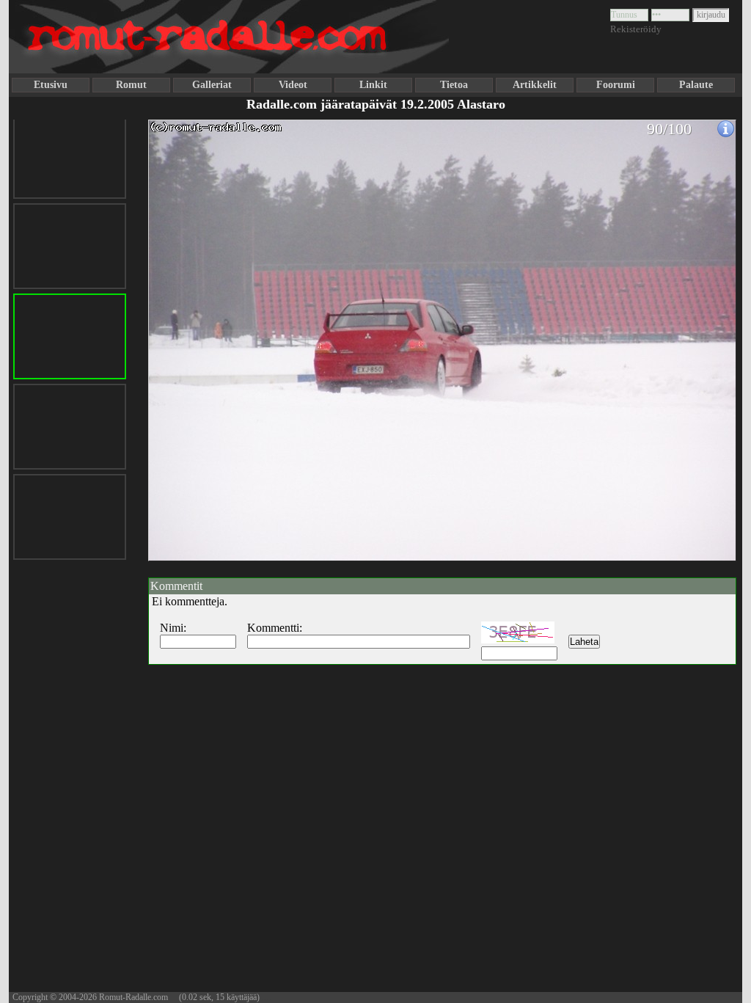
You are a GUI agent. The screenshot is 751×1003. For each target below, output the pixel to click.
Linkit (373, 84)
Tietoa (454, 84)
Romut (131, 84)
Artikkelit (535, 84)
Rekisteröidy (636, 28)
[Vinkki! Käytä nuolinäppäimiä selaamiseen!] (177, 332)
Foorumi (615, 84)
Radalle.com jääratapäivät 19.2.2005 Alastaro (375, 104)
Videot (293, 84)
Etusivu (50, 84)
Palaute (696, 84)
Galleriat (212, 84)
